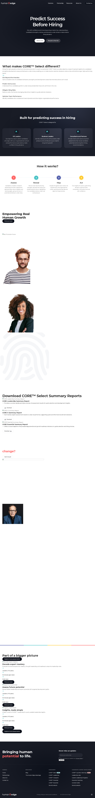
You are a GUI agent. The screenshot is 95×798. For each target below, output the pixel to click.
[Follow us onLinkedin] (92, 794)
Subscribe (61, 760)
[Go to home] (9, 794)
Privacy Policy (79, 758)
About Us (78, 3)
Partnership (60, 3)
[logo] (8, 3)
